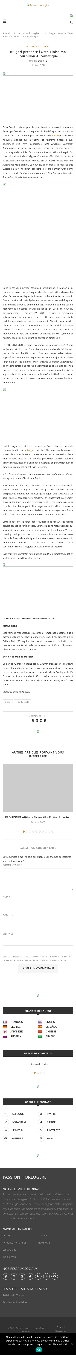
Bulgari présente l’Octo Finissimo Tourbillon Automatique (38, 35)
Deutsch (16, 1026)
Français (16, 1022)
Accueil (6, 33)
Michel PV (42, 60)
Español (51, 1026)
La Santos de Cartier (38, 1064)
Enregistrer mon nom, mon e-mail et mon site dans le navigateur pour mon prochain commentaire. (37, 958)
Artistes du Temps (13, 1295)
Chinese (51, 1031)
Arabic (50, 1036)
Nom (6, 896)
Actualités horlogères (29, 33)
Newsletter (44, 1242)
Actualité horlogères (15, 1242)
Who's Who (9, 1256)
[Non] (71, 1344)
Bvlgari (55, 135)
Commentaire (12, 865)
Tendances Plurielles (15, 1302)
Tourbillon (22, 702)
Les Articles (9, 1249)
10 (52, 831)
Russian (15, 1036)
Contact (42, 1235)
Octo (7, 702)
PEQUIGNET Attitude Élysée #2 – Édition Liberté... (38, 817)
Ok (38, 1349)
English (51, 1022)
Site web (8, 933)
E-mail (8, 915)
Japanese (16, 1031)
